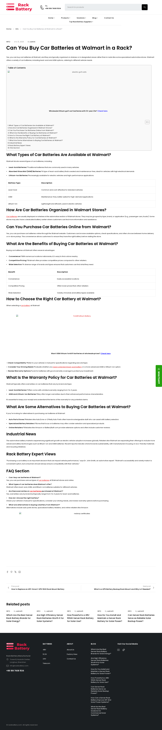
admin (32, 42)
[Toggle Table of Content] (146, 122)
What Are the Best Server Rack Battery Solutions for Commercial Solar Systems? (99, 710)
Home (8, 29)
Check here (105, 353)
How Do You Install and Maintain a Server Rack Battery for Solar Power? (109, 618)
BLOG (93, 644)
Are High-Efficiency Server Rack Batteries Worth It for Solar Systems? (50, 618)
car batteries (44, 480)
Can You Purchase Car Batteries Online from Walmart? (31, 130)
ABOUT (70, 644)
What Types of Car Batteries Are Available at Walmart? (31, 125)
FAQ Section (15, 148)
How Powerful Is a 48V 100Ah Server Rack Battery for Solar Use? (80, 618)
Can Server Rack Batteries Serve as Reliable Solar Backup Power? (141, 618)
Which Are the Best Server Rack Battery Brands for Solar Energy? (19, 618)
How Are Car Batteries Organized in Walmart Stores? (30, 128)
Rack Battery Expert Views (20, 145)
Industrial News (15, 143)
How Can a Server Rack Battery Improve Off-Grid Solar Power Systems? (101, 700)
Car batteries (11, 216)
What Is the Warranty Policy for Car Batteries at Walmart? (33, 138)
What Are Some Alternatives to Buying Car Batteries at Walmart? (36, 140)
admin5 (19, 611)
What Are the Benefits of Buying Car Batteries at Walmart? (33, 133)
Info (17, 29)
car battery (25, 305)
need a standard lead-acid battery (67, 367)
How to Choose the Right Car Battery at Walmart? (29, 135)
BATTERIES (47, 644)
